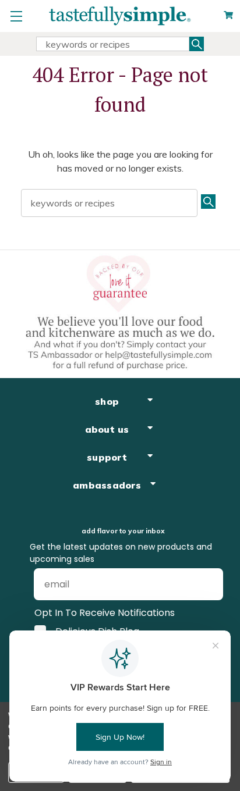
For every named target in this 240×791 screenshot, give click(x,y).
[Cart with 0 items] (228, 15)
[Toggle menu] (16, 16)
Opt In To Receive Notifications (104, 612)
